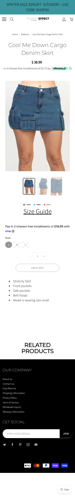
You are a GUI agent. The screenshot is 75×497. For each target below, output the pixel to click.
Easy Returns (9, 388)
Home (15, 34)
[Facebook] (12, 445)
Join (66, 433)
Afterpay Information (13, 411)
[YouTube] (36, 445)
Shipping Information (14, 393)
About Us (7, 379)
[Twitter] (4, 445)
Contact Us (8, 383)
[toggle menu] (4, 19)
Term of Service (11, 402)
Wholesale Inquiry (12, 407)
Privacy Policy (10, 397)
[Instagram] (28, 445)
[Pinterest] (20, 445)
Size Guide (37, 211)
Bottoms (25, 34)
